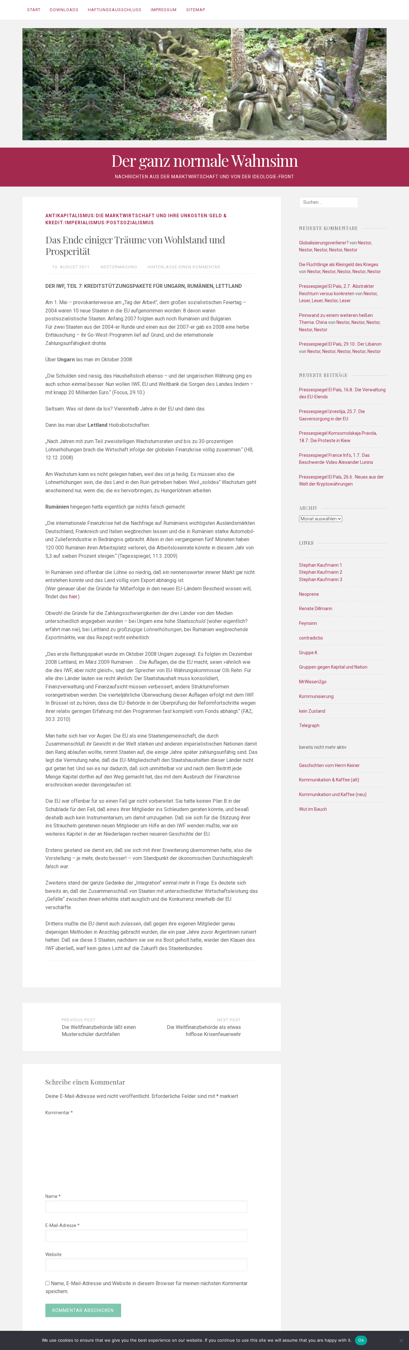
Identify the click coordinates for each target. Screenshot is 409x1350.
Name (53, 1196)
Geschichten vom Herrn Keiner (329, 765)
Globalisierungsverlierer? (324, 242)
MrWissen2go (313, 681)
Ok (361, 1340)
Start (34, 9)
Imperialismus (84, 222)
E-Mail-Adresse (62, 1225)
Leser (304, 300)
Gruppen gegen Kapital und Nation (333, 667)
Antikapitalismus (69, 215)
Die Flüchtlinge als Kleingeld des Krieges (338, 264)
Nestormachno (119, 267)
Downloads (64, 9)
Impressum (164, 9)
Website (53, 1254)
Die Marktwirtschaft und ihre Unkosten (151, 215)
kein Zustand (312, 711)
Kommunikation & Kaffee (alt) (329, 779)
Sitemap (195, 9)
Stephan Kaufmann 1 (320, 565)
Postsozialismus (130, 222)
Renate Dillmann (315, 608)
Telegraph (309, 725)
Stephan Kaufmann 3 (320, 579)
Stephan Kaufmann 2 (320, 572)
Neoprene (309, 594)
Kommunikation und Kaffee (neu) (333, 794)
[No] (401, 1340)
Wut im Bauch (313, 809)
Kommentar (59, 1112)
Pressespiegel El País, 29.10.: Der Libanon (340, 344)
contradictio (311, 637)
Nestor (364, 242)
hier (73, 597)
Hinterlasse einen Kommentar (184, 267)
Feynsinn (308, 623)
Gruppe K (308, 652)
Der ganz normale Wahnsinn (204, 160)
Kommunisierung (316, 696)
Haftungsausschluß (115, 9)
